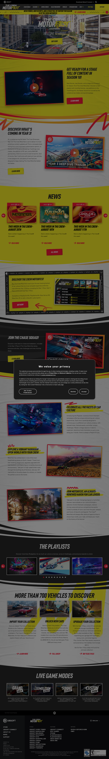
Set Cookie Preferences (28, 391)
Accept (84, 391)
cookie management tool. (48, 375)
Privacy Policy (53, 373)
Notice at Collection (65, 373)
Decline (73, 391)
